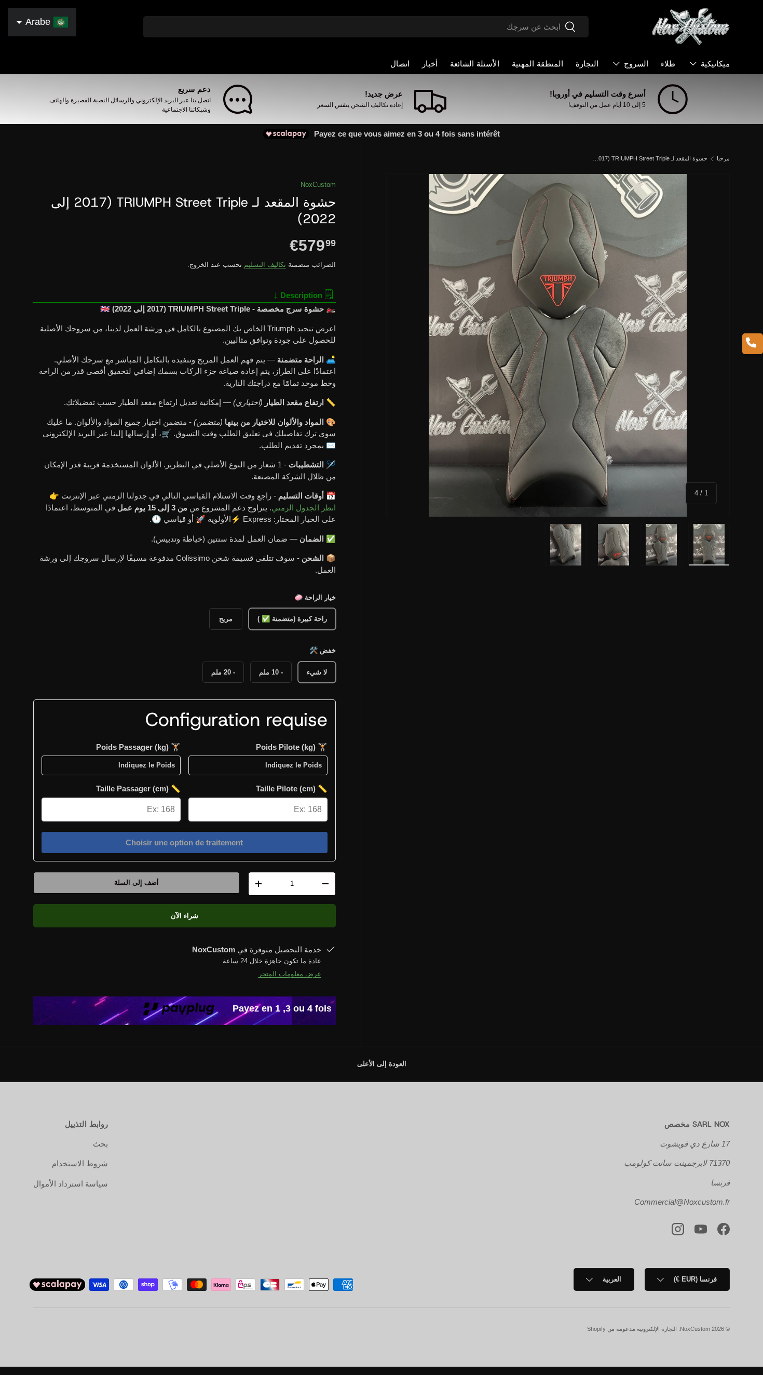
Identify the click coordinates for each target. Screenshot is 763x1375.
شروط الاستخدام (80, 1163)
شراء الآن (184, 916)
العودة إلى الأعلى (381, 1064)
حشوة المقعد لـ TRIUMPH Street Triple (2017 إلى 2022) (649, 158)
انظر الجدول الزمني (303, 507)
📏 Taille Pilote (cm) (292, 788)
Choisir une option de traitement (184, 842)
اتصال (400, 64)
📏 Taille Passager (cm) (138, 788)
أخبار (430, 64)
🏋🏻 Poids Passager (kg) (138, 747)
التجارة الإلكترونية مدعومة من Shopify (632, 1329)
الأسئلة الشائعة (474, 64)
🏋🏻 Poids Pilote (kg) (292, 747)
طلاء (668, 64)
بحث (100, 1143)
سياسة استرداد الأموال (70, 1183)
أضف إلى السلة (136, 882)
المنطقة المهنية (537, 64)
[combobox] (365, 26)
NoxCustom (318, 184)
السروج (636, 64)
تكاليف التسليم (265, 264)
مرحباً (723, 158)
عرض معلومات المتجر (289, 974)
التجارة (587, 64)
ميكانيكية (715, 64)
